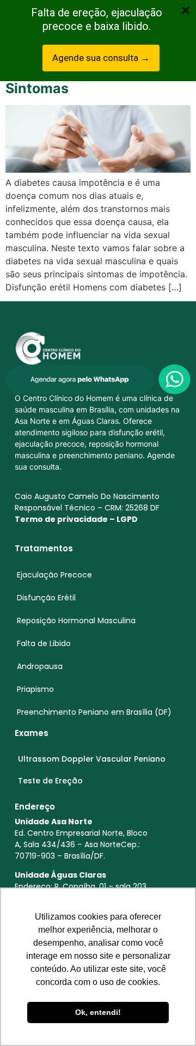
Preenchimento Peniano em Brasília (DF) (94, 712)
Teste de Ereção (50, 780)
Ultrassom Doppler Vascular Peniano (92, 758)
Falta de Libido (44, 643)
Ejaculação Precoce (54, 574)
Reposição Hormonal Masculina (76, 620)
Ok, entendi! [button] (98, 1012)
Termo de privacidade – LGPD (76, 519)
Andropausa (40, 666)
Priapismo (35, 689)
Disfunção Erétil (46, 597)
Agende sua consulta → (101, 57)
